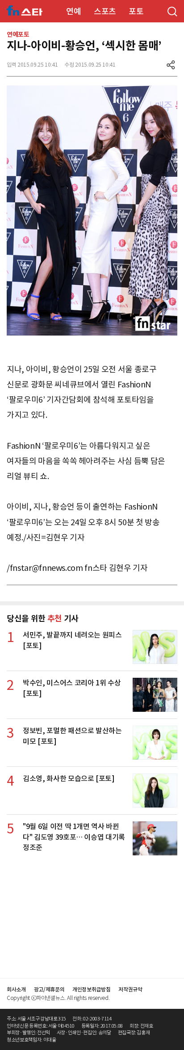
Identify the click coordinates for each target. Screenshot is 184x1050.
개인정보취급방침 (91, 989)
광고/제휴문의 (49, 989)
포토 (136, 11)
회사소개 (16, 989)
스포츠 (105, 11)
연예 (73, 11)
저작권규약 (130, 989)
